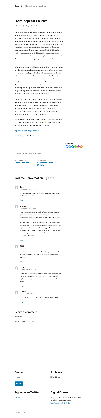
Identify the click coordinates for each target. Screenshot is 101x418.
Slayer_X (18, 6)
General (39, 153)
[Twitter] (69, 146)
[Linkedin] (72, 146)
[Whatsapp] (75, 146)
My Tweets (18, 397)
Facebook (31, 321)
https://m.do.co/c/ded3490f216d (60, 403)
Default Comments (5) (21, 321)
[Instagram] (78, 146)
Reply (21, 200)
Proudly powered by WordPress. (28, 412)
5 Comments (41, 26)
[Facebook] (67, 146)
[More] (81, 146)
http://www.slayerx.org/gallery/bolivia (27, 131)
